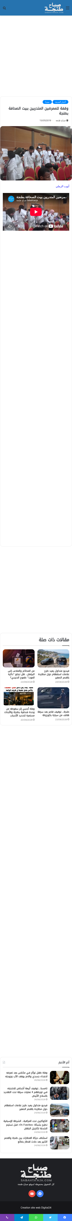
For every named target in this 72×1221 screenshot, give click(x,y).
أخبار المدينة (60, 102)
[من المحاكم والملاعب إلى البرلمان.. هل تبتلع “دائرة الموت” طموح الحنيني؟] (19, 658)
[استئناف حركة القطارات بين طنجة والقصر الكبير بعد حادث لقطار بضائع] (59, 1142)
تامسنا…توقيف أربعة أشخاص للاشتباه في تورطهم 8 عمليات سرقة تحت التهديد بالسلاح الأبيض (25, 1092)
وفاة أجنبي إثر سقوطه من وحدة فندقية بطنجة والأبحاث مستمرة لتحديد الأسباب (19, 712)
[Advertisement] (36, 55)
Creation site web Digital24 (36, 1207)
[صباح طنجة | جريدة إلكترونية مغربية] (54, 7)
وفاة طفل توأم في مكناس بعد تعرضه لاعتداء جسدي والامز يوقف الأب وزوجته (26, 1074)
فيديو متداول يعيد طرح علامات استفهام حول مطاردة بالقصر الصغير (53, 674)
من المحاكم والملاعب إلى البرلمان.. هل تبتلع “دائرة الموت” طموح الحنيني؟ (21, 674)
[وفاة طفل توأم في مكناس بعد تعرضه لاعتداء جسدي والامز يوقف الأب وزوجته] (59, 1077)
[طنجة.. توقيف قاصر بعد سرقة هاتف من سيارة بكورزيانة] (53, 697)
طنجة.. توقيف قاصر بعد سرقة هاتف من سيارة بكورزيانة (53, 713)
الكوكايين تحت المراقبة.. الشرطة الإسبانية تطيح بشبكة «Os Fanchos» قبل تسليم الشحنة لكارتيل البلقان (25, 1125)
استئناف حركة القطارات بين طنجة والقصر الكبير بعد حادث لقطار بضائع (25, 1140)
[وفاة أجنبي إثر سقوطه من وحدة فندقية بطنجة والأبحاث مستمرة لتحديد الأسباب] (19, 696)
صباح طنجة (61, 120)
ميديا (47, 102)
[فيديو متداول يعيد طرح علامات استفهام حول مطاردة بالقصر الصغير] (53, 658)
